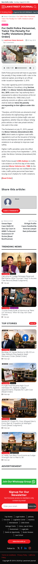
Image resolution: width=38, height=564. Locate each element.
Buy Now (27, 305)
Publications (11, 305)
